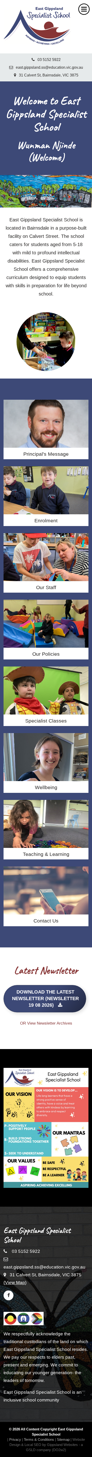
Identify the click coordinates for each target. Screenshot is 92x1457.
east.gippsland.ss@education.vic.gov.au (48, 67)
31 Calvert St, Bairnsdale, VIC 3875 (47, 75)
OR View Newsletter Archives (46, 1023)
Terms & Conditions (39, 1439)
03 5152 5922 (48, 59)
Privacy (15, 1439)
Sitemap (63, 1439)
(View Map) (15, 1282)
